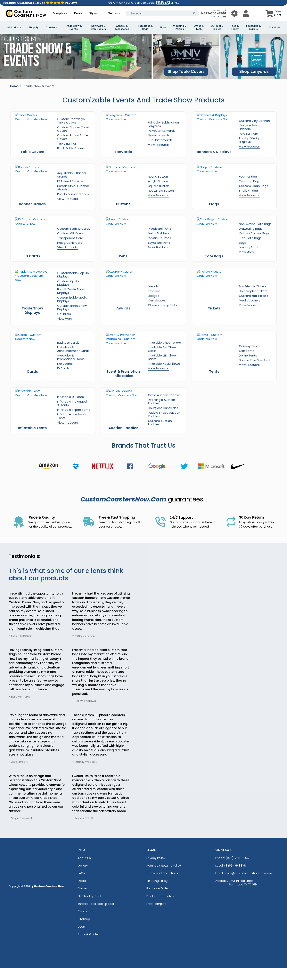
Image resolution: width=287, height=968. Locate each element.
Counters (64, 314)
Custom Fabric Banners (249, 127)
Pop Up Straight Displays (250, 140)
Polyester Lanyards (161, 131)
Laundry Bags (248, 247)
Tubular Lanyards (160, 140)
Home (14, 86)
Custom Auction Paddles (160, 422)
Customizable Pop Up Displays (73, 274)
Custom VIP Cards (70, 233)
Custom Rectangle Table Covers (71, 120)
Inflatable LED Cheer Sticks (162, 357)
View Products (158, 145)
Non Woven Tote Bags (255, 224)
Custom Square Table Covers (73, 129)
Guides (113, 13)
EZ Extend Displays (70, 181)
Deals (78, 13)
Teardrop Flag (249, 181)
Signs (163, 27)
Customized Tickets (253, 296)
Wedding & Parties (179, 27)
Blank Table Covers (71, 148)
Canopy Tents (249, 346)
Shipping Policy (157, 881)
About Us (84, 858)
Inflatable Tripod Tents (73, 410)
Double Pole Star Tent (255, 360)
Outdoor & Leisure (217, 27)
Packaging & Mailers (253, 27)
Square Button (158, 186)
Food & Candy (235, 27)
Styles (93, 13)
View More (246, 252)
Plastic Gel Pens (159, 238)
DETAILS (175, 2)
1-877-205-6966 (213, 13)
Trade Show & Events (73, 27)
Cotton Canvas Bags (254, 233)
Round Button (158, 176)
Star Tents (246, 351)
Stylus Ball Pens (159, 243)
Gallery (83, 865)
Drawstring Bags (250, 229)
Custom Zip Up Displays (68, 283)
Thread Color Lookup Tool (96, 904)
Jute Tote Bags (250, 238)
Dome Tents (248, 355)
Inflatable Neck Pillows (164, 364)
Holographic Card (70, 243)
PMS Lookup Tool (89, 896)
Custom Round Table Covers (72, 137)
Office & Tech (199, 27)
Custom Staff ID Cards (73, 229)
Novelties (274, 27)
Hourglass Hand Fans (163, 408)
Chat (223, 16)
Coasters (51, 27)
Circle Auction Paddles (164, 395)
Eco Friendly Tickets (253, 286)
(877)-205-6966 (237, 858)
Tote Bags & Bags (145, 27)
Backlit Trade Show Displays (71, 291)
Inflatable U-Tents (70, 397)
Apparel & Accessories (122, 27)
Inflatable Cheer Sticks (164, 342)
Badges (153, 296)
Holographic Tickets (253, 291)
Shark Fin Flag (248, 190)
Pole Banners (248, 134)
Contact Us (86, 911)
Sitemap (84, 919)
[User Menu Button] (234, 13)
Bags (242, 243)
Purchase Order (157, 888)
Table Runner (66, 143)
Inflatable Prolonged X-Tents (72, 403)
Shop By (33, 27)
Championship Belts (162, 305)
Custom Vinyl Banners (255, 121)
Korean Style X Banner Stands (73, 187)
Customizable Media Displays (72, 299)
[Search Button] (194, 13)
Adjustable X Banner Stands (71, 175)
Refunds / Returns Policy (163, 865)
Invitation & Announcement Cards (73, 349)
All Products (14, 27)
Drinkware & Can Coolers (98, 27)
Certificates (157, 300)
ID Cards (63, 368)
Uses (81, 926)
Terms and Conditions (162, 873)
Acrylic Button (158, 181)
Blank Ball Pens (158, 247)
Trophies (154, 291)
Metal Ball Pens (159, 233)
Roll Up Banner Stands (73, 194)
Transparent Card (70, 238)
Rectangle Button (161, 190)
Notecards (65, 364)
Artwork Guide (88, 934)
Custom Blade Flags (253, 186)
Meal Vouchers (249, 300)
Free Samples (156, 904)
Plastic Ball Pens (159, 229)
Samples (59, 13)
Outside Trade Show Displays (72, 307)
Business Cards (68, 342)
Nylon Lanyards (158, 135)
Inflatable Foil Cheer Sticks (162, 349)
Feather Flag (248, 176)
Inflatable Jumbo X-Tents (71, 416)
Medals (153, 286)
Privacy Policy (155, 858)
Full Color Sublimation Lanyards (163, 124)
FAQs (81, 873)
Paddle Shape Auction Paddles (164, 414)
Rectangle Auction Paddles (161, 401)
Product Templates (160, 896)
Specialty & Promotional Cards (71, 357)
